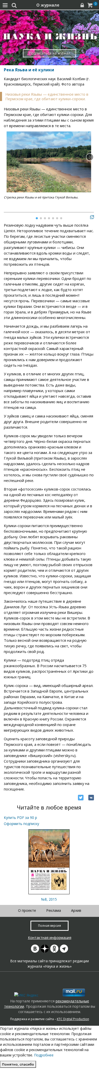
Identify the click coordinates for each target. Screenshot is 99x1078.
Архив (76, 910)
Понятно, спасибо (18, 1064)
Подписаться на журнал (49, 53)
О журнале (47, 5)
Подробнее (44, 1055)
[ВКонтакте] (91, 797)
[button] (90, 157)
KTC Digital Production (73, 1019)
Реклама (53, 910)
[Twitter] (81, 797)
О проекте (27, 910)
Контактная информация (49, 937)
